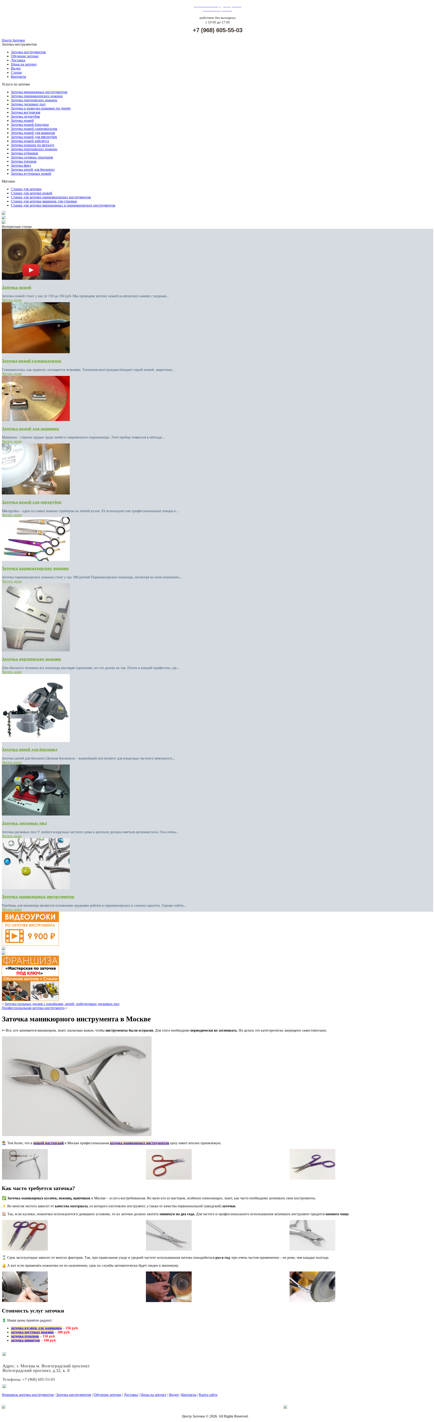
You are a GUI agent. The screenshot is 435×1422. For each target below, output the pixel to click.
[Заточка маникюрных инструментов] (36, 888)
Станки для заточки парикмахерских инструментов (51, 197)
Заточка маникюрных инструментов (39, 92)
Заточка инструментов (28, 52)
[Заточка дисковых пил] (36, 814)
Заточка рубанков (24, 153)
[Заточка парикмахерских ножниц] (36, 560)
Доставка (18, 60)
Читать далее (12, 300)
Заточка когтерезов (25, 112)
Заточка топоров (23, 161)
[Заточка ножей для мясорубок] (36, 493)
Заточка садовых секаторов (32, 157)
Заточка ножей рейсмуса (30, 141)
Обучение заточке (25, 56)
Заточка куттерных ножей (31, 173)
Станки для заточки (26, 189)
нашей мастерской (48, 1143)
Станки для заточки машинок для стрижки (44, 201)
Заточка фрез (21, 165)
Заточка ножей (22, 120)
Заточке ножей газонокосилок (31, 360)
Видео (16, 68)
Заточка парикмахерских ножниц (37, 96)
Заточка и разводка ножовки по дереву (41, 108)
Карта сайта (208, 1395)
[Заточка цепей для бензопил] (36, 741)
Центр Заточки (13, 40)
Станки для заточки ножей (31, 193)
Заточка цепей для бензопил (33, 169)
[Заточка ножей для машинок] (36, 420)
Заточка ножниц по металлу (32, 145)
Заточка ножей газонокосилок (34, 129)
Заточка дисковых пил (28, 104)
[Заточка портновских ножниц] (36, 650)
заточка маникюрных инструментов (139, 1143)
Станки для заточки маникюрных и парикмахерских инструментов (63, 205)
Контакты (18, 76)
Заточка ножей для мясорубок (34, 137)
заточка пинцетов (25, 1340)
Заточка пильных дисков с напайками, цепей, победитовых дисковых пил (62, 1004)
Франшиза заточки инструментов (28, 1395)
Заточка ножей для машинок (33, 133)
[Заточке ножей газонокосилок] (36, 352)
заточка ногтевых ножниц (32, 1332)
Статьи (16, 72)
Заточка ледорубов (25, 116)
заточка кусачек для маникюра (36, 1328)
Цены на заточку (24, 64)
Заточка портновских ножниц (34, 100)
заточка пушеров (25, 1336)
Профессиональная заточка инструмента (33, 1008)
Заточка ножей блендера (30, 125)
